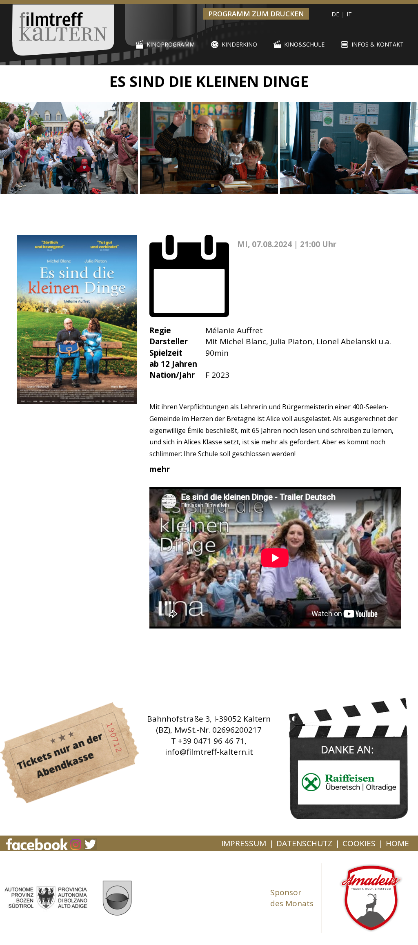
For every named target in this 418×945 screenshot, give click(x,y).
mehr (160, 469)
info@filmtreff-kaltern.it (209, 752)
